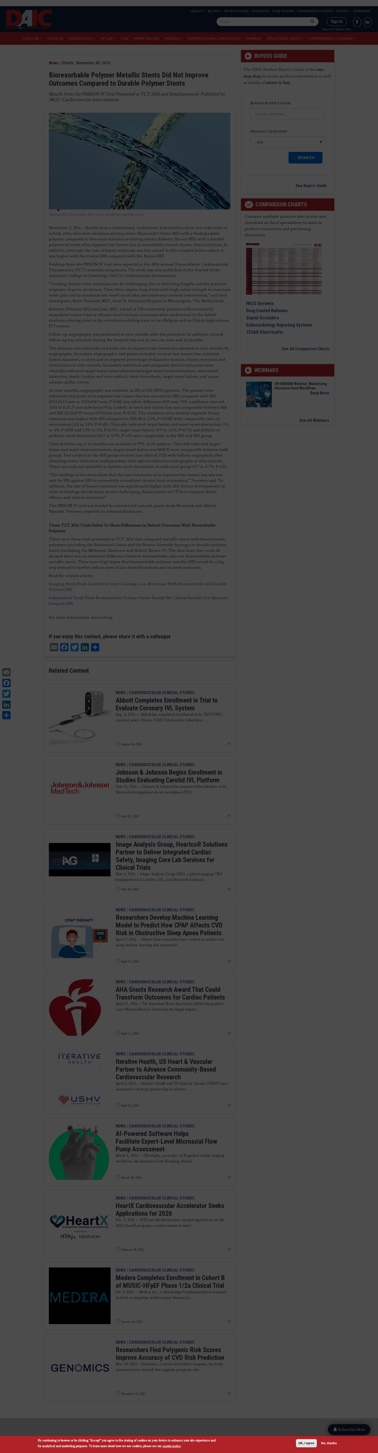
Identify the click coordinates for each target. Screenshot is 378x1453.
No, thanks (329, 1443)
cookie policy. (172, 1446)
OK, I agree (306, 1443)
